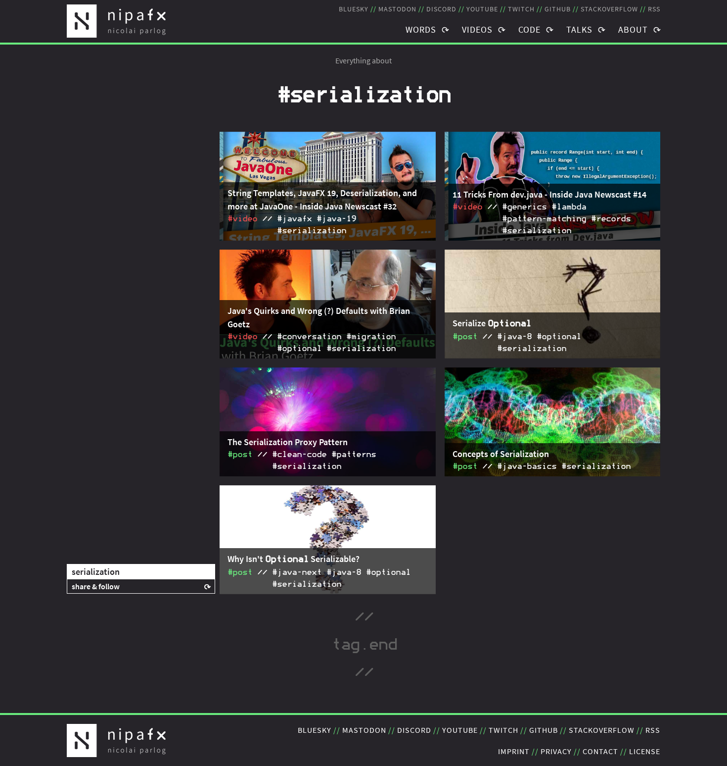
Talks (579, 29)
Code (529, 29)
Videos (477, 29)
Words (421, 29)
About (633, 29)
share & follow (96, 587)
